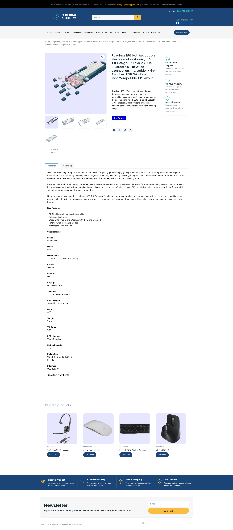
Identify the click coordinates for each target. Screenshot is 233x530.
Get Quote (119, 118)
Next (53, 152)
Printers (146, 32)
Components (77, 32)
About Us (57, 32)
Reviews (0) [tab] (67, 166)
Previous (55, 149)
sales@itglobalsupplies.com (128, 5)
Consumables (135, 32)
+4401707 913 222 (184, 11)
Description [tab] (51, 166)
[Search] (137, 17)
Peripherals (114, 32)
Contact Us (155, 32)
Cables (66, 32)
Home (49, 32)
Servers (124, 32)
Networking (88, 32)
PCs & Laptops (102, 32)
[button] (102, 57)
